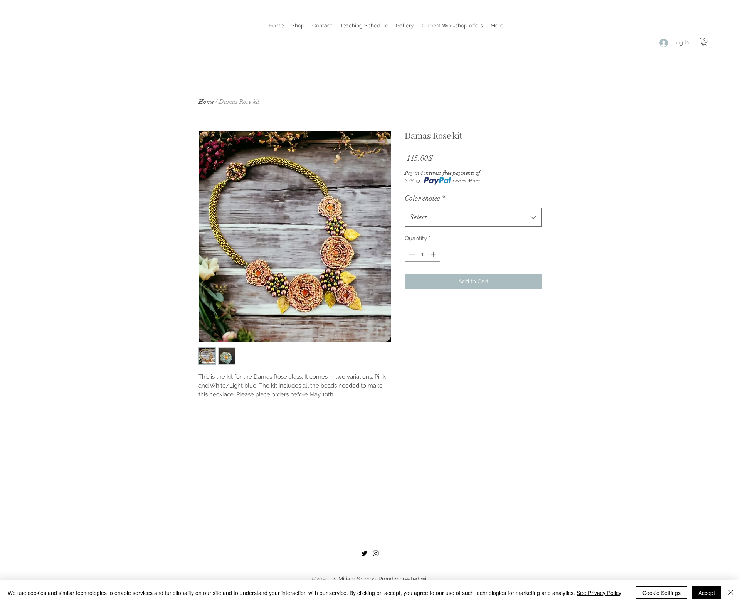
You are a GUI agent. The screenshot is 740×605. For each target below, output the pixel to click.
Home (206, 102)
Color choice (425, 198)
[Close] (730, 592)
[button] (298, 25)
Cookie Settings (661, 593)
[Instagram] (376, 553)
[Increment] (434, 254)
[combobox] (473, 217)
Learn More (466, 180)
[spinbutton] (422, 254)
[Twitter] (364, 553)
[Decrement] (411, 254)
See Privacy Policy (599, 593)
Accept (706, 593)
